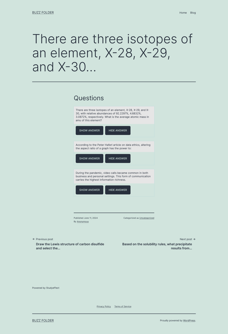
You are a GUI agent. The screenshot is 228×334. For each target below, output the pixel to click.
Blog (193, 12)
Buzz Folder (43, 12)
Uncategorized (146, 218)
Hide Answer (118, 130)
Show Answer (89, 130)
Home (183, 12)
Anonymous (83, 221)
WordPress (189, 320)
